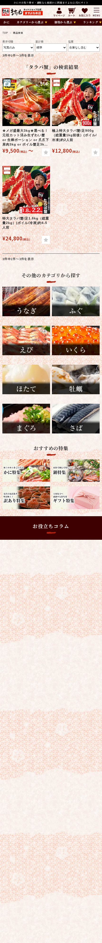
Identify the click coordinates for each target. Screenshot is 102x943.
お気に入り (85, 15)
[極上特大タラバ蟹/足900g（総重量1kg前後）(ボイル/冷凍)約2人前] (76, 102)
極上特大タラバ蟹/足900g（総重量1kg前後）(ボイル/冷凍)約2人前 (74, 135)
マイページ (59, 15)
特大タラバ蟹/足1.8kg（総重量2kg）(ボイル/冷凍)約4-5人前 (25, 222)
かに (6, 22)
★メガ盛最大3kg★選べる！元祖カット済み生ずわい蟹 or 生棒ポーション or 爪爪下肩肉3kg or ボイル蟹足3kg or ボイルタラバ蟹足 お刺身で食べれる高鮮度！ (25, 138)
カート (71, 15)
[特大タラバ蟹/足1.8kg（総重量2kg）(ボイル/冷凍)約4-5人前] (26, 190)
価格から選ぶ (63, 22)
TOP (5, 32)
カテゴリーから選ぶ (30, 22)
